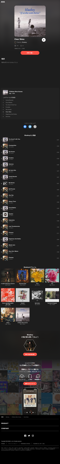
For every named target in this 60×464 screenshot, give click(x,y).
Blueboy (24, 42)
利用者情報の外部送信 (25, 443)
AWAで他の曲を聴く (30, 354)
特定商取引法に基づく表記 (39, 443)
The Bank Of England (52, 303)
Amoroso (8, 116)
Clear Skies (26, 417)
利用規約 (3, 443)
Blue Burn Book (22, 283)
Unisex (7, 322)
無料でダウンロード (30, 383)
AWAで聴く (30, 53)
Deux (37, 283)
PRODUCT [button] (4, 423)
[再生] (44, 40)
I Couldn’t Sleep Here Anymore (8, 283)
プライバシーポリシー (13, 443)
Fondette (8, 107)
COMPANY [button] (5, 428)
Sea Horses (8, 109)
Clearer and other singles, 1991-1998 (8, 303)
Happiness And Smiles (11, 114)
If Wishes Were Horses (15, 91)
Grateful (22, 303)
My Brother (37, 303)
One (52, 283)
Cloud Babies (9, 102)
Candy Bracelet (9, 100)
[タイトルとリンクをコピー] (35, 126)
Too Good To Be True (11, 105)
